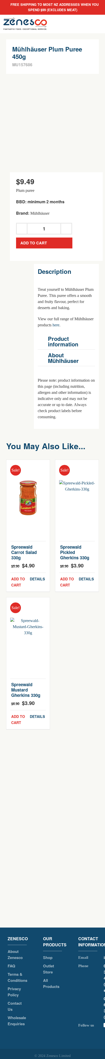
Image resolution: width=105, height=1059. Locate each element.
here (55, 325)
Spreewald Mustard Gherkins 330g (25, 689)
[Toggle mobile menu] (97, 23)
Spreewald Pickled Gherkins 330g (74, 552)
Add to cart (33, 243)
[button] (66, 341)
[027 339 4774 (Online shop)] (91, 978)
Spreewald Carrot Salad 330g (24, 552)
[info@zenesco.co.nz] (91, 957)
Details (37, 578)
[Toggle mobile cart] (78, 23)
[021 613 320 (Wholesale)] (91, 1008)
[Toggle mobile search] (88, 23)
